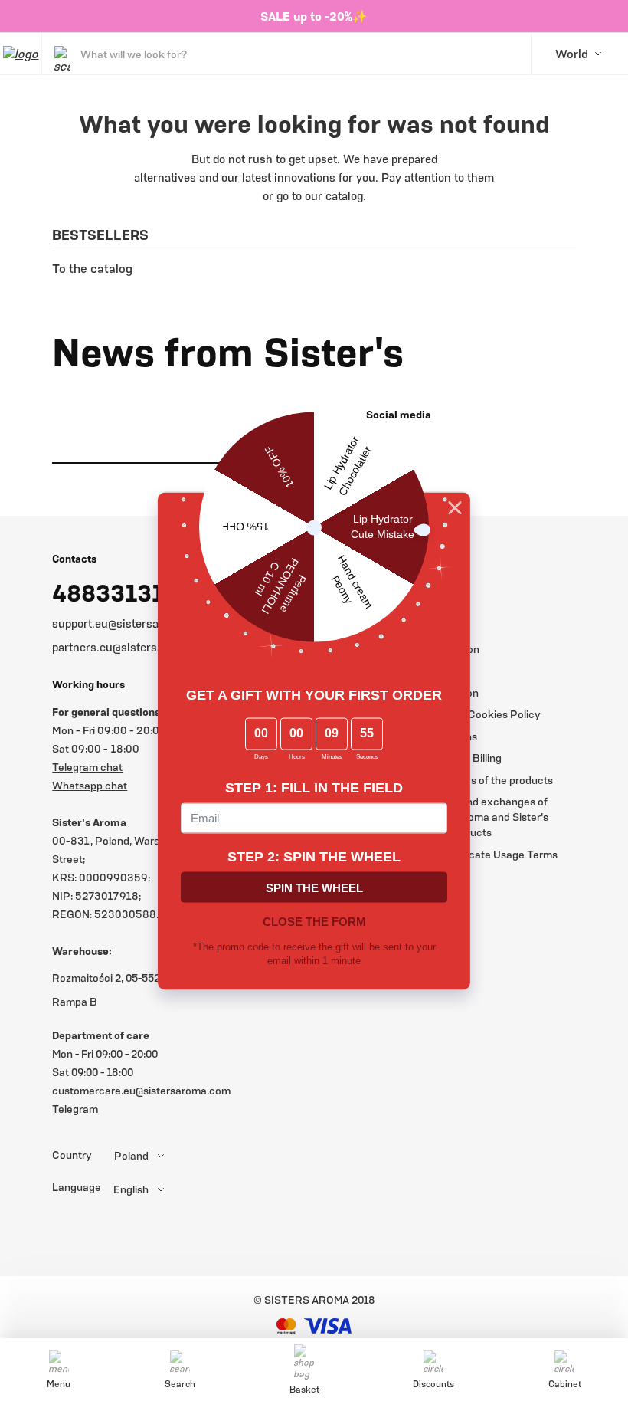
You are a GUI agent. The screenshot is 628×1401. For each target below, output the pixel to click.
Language (76, 1187)
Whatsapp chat (89, 785)
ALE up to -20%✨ (318, 16)
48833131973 (128, 592)
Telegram (75, 1108)
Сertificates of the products (486, 779)
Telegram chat (87, 766)
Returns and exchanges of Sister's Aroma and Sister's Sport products (483, 816)
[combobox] (170, 1156)
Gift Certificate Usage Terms (488, 854)
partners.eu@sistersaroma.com (133, 647)
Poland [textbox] (131, 1156)
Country (72, 1155)
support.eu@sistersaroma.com (131, 623)
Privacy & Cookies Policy (480, 713)
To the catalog (92, 268)
